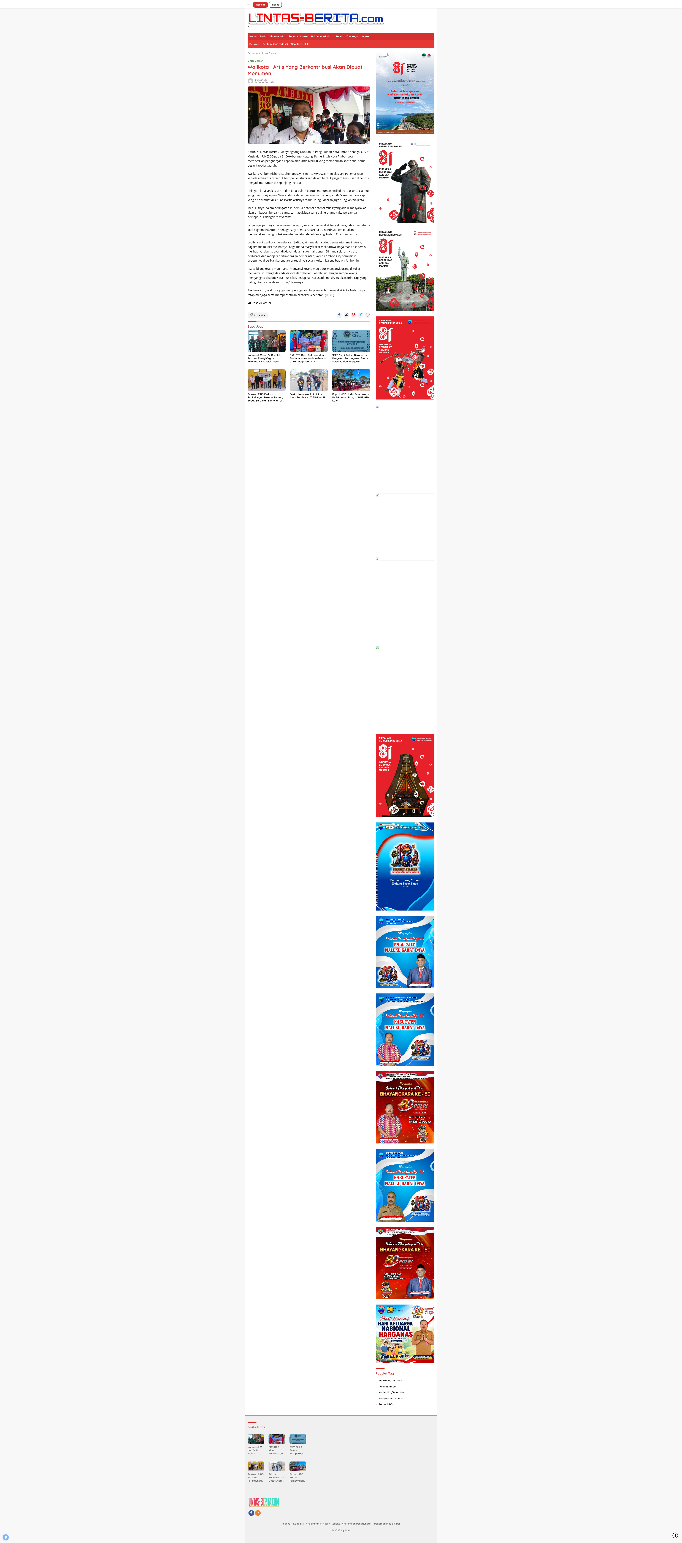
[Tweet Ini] (346, 315)
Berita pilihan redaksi (272, 36)
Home (252, 36)
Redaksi (260, 4)
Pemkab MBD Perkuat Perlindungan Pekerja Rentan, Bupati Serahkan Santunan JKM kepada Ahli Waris (266, 397)
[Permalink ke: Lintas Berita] (250, 81)
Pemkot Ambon (388, 1386)
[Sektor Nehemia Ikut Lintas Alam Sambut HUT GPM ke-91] (309, 380)
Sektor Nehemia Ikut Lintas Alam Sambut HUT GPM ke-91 (307, 396)
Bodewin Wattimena (391, 1398)
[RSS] (258, 1513)
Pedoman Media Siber (387, 1523)
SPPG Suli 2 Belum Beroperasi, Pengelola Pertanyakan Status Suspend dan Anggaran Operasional (350, 358)
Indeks (275, 4)
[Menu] (249, 3)
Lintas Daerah (255, 60)
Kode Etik (298, 1523)
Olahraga (352, 36)
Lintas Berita (261, 79)
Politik (339, 36)
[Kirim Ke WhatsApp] (367, 315)
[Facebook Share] (339, 315)
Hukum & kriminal (321, 36)
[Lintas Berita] (316, 18)
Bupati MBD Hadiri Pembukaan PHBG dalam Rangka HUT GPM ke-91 (350, 397)
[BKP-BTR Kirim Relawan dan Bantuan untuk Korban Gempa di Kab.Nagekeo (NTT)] (309, 341)
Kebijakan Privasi (317, 1523)
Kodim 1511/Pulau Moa (392, 1392)
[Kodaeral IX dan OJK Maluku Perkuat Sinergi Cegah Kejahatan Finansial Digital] (267, 341)
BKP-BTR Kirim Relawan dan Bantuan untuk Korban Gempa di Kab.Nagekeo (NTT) (308, 358)
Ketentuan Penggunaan (357, 1523)
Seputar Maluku (298, 36)
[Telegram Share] (360, 315)
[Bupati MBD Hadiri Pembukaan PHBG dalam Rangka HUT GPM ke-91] (351, 380)
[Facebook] (251, 1513)
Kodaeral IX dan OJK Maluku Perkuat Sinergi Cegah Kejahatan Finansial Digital (265, 358)
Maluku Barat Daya (390, 1380)
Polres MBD (386, 1404)
